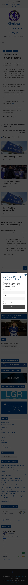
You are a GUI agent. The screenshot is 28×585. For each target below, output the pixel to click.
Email (4, 296)
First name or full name (9, 290)
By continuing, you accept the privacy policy (13, 302)
